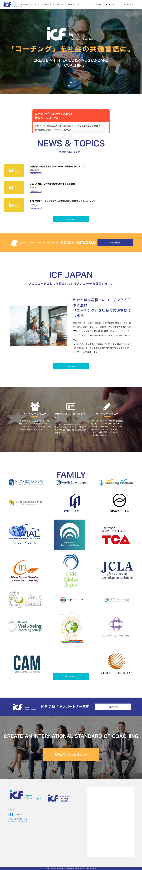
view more (71, 219)
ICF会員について (111, 4)
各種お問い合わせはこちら (71, 754)
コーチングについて (74, 4)
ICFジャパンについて (51, 4)
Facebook (19, 814)
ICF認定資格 (128, 4)
